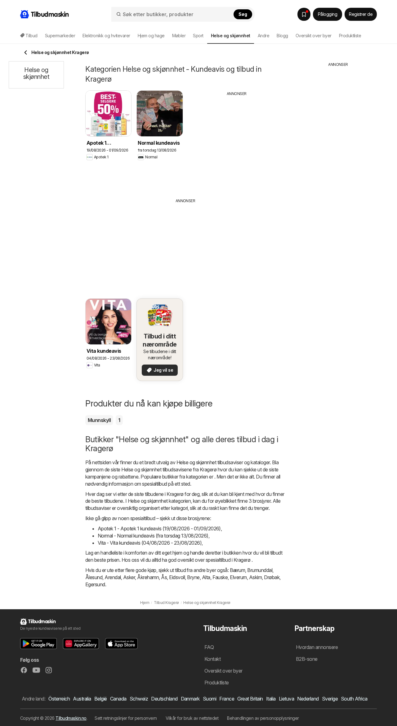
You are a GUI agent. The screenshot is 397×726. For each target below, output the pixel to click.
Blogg (282, 35)
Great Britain (250, 699)
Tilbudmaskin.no (71, 718)
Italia (271, 699)
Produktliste (350, 35)
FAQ (209, 647)
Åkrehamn (148, 577)
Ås (164, 577)
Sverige (330, 699)
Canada (118, 699)
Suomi (209, 699)
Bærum (237, 570)
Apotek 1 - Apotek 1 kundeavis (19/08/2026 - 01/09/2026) (159, 528)
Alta (206, 577)
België (100, 699)
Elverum (238, 577)
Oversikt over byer (314, 35)
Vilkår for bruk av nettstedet (192, 718)
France (226, 699)
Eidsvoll (177, 577)
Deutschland (164, 699)
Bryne (193, 577)
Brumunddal (259, 570)
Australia (82, 699)
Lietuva (286, 699)
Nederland (308, 699)
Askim (255, 577)
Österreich (59, 699)
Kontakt (212, 659)
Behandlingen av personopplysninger (263, 718)
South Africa (354, 699)
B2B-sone (307, 659)
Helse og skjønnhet (196, 462)
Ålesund (93, 577)
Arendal (113, 577)
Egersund (95, 584)
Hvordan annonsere (317, 647)
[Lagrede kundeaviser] (303, 14)
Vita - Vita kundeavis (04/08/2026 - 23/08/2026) (150, 543)
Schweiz (139, 699)
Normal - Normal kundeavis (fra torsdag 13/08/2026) (153, 536)
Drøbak (271, 577)
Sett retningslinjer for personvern (126, 718)
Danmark (190, 699)
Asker (129, 577)
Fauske (220, 577)
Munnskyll (99, 420)
